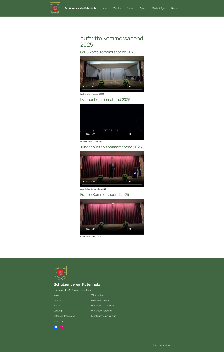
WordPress (166, 345)
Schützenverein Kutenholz (80, 8)
